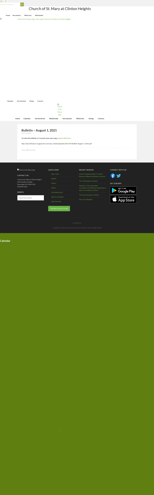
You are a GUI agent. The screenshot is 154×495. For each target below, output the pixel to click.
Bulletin (32, 150)
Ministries (28, 15)
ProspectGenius (65, 228)
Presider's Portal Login (58, 208)
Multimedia (39, 15)
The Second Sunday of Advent (89, 195)
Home (8, 15)
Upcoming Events (57, 192)
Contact (40, 101)
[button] (17, 15)
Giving (31, 101)
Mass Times (55, 174)
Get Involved (21, 101)
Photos (53, 183)
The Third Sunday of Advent (88, 181)
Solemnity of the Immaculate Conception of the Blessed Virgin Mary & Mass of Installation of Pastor (92, 188)
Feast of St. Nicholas (85, 199)
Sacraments (17, 15)
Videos (53, 188)
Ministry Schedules (57, 197)
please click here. (64, 138)
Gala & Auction (56, 201)
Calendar (10, 101)
